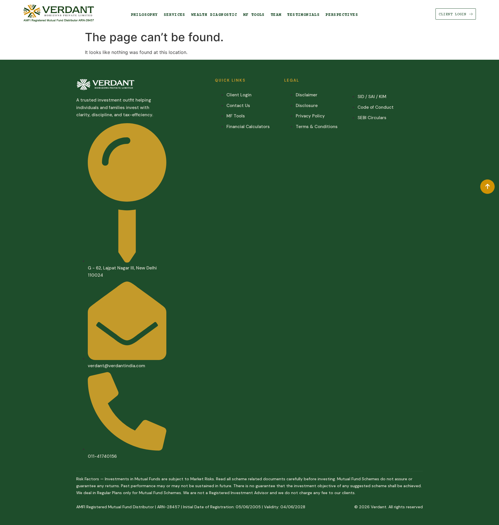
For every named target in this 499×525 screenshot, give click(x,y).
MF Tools (254, 15)
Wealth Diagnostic (214, 15)
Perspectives (341, 15)
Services (174, 15)
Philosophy (144, 15)
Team (276, 15)
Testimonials (303, 15)
